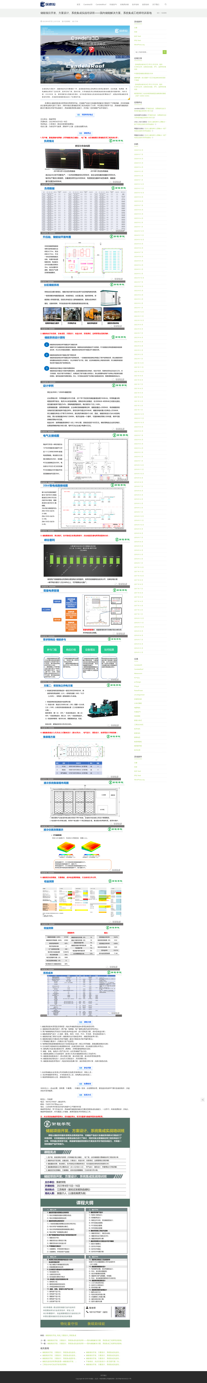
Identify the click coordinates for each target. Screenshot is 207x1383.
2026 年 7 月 (138, 154)
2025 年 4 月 (138, 218)
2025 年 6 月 (138, 210)
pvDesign (137, 682)
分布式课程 (138, 703)
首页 (78, 4)
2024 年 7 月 (138, 252)
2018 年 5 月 (138, 546)
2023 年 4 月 (138, 295)
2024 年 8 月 (138, 248)
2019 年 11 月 (139, 469)
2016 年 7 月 (138, 639)
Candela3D (88, 4)
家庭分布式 (138, 720)
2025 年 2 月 (138, 222)
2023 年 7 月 (138, 282)
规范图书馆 (138, 746)
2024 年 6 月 (138, 256)
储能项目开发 (51, 1335)
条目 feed (137, 36)
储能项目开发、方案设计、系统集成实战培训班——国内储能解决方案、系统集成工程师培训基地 (84, 1340)
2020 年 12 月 (139, 414)
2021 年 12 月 (139, 363)
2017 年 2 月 (138, 610)
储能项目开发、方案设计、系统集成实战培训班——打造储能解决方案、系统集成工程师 (59, 1355)
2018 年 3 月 (138, 554)
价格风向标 (124, 4)
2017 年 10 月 (139, 576)
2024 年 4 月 (138, 265)
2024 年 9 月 (138, 244)
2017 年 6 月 (138, 593)
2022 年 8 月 (138, 329)
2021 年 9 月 (138, 376)
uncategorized (139, 695)
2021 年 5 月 (138, 393)
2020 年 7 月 (138, 435)
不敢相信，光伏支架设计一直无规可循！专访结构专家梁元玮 (103, 1361)
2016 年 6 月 (138, 644)
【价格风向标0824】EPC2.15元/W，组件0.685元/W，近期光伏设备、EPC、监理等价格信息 (150, 86)
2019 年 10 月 (139, 474)
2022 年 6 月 (138, 337)
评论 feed (137, 40)
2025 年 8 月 (138, 201)
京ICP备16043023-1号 (123, 1379)
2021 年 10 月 (139, 371)
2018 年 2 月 (138, 559)
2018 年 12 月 (139, 516)
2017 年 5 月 (138, 597)
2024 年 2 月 (138, 273)
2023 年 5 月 (138, 290)
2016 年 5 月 (138, 648)
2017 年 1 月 (138, 614)
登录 (135, 32)
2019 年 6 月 (138, 491)
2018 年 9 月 (138, 529)
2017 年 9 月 (138, 580)
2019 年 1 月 (138, 512)
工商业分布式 (138, 724)
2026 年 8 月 (138, 150)
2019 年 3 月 (138, 503)
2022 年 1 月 (138, 359)
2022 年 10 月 (139, 320)
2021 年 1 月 (138, 410)
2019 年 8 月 (138, 482)
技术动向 (135, 4)
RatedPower (138, 690)
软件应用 (137, 750)
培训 (58, 1335)
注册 (135, 28)
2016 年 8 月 (138, 635)
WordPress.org (139, 44)
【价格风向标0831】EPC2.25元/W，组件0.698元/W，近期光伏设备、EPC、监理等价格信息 (150, 66)
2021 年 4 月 (138, 397)
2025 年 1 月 (138, 227)
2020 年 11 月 (139, 418)
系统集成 (72, 1335)
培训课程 (67, 21)
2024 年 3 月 (138, 269)
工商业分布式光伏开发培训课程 (54, 1364)
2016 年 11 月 (139, 623)
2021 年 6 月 (138, 388)
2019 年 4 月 (138, 499)
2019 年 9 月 (138, 478)
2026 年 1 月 (138, 180)
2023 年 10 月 (139, 278)
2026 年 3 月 (138, 171)
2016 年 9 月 (138, 631)
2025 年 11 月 (139, 188)
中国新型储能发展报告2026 (143, 73)
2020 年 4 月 (138, 448)
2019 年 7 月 (138, 486)
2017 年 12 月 (139, 567)
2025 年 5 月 (138, 214)
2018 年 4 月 (138, 550)
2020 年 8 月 (138, 431)
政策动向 (145, 4)
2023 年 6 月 (138, 286)
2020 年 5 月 (138, 444)
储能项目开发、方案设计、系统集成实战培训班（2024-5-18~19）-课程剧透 (59, 1352)
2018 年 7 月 (138, 537)
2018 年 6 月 (138, 542)
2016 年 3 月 (138, 652)
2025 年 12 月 (139, 184)
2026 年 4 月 (138, 167)
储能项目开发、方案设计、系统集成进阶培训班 (59, 1358)
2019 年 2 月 (138, 508)
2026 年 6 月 (138, 159)
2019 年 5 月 (138, 495)
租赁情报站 (138, 742)
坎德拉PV (113, 4)
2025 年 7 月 (138, 205)
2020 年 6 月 (138, 439)
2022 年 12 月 (139, 312)
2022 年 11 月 (139, 316)
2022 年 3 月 (138, 350)
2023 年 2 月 (138, 303)
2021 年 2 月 (138, 405)
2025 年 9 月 (138, 197)
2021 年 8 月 (138, 380)
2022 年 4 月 (138, 346)
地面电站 (137, 707)
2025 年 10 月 (139, 193)
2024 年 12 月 (139, 231)
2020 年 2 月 (138, 456)
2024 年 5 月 (138, 261)
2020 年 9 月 (138, 427)
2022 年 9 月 (138, 324)
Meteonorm (138, 673)
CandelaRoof (101, 4)
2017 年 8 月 (138, 584)
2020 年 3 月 (138, 452)
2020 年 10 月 (139, 422)
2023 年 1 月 (138, 308)
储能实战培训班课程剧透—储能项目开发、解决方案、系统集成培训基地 (59, 1361)
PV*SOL (137, 678)
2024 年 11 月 (139, 235)
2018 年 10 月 (139, 525)
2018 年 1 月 (138, 563)
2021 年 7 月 (138, 384)
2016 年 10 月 (139, 627)
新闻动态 (137, 737)
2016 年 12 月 (139, 618)
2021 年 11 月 (138, 367)
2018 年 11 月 (139, 520)
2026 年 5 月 (138, 163)
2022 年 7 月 (138, 333)
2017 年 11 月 (138, 571)
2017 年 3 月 (138, 605)
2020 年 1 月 (138, 461)
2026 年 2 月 (138, 176)
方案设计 (64, 1335)
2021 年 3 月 (138, 401)
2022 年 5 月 (138, 342)
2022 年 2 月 (138, 354)
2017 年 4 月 (138, 601)
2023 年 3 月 (138, 299)
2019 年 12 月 (139, 465)
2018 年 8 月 (138, 533)
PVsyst (136, 686)
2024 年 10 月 (139, 239)
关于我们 (155, 4)
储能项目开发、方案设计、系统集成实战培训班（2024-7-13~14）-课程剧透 (103, 1355)
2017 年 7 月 (138, 588)
